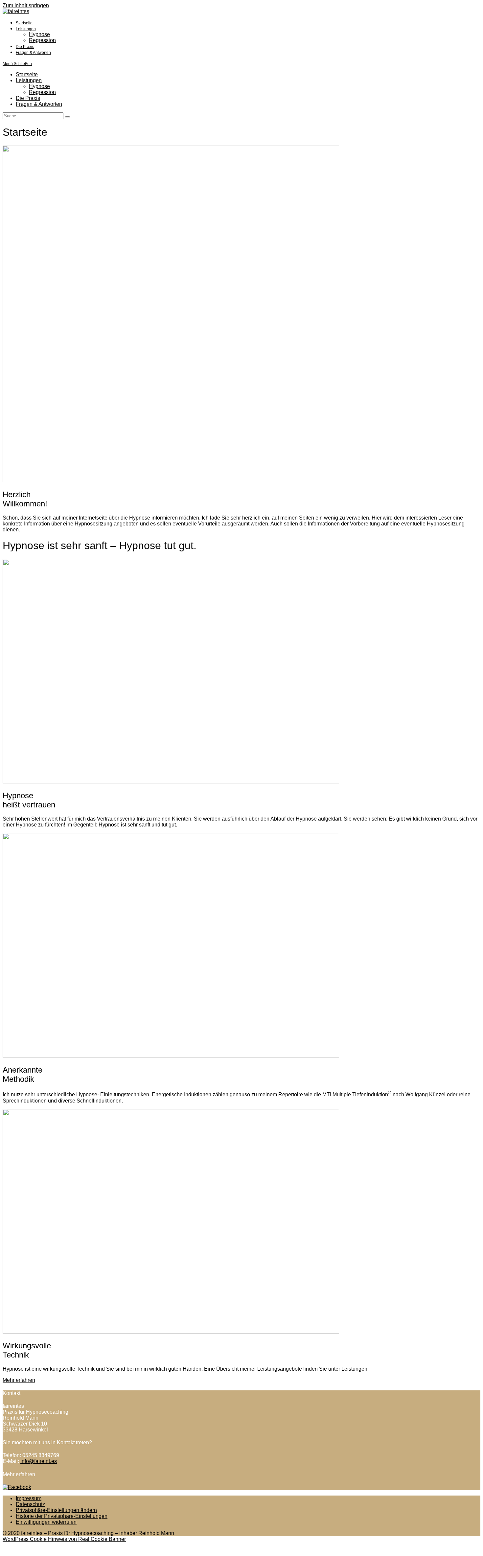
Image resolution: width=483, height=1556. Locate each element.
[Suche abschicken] (67, 117)
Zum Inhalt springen (26, 5)
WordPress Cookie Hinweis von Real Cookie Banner (64, 1539)
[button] (19, 1380)
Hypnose (39, 86)
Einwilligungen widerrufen (46, 1522)
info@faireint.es (38, 1461)
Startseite (27, 74)
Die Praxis (28, 98)
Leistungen (29, 80)
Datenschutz (30, 1504)
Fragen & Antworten (39, 104)
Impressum (28, 1498)
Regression (42, 92)
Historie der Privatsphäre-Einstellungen (61, 1516)
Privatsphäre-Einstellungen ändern (56, 1510)
